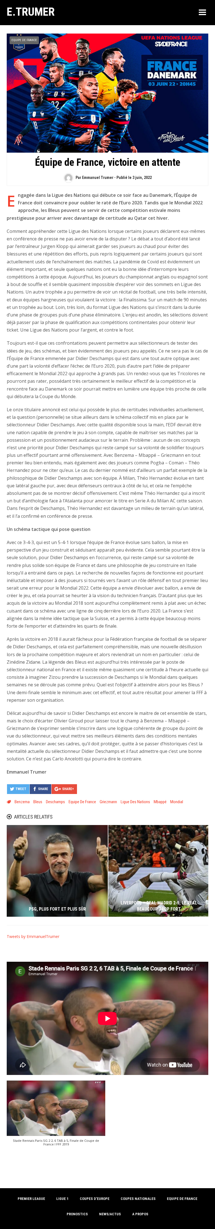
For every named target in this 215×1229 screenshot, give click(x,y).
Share (43, 789)
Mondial (176, 801)
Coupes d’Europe (94, 1199)
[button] (56, 1116)
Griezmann (108, 801)
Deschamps (55, 801)
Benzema (22, 801)
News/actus (110, 1214)
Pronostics (77, 1214)
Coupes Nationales (138, 1199)
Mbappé (160, 801)
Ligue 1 (62, 1199)
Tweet (20, 789)
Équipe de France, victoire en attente (107, 162)
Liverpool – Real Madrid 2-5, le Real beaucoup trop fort (159, 906)
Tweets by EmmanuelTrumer (33, 936)
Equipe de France (24, 40)
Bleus (37, 801)
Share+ (68, 789)
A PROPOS (140, 1214)
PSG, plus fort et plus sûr (57, 909)
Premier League (31, 1199)
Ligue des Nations (135, 801)
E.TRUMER (31, 11)
